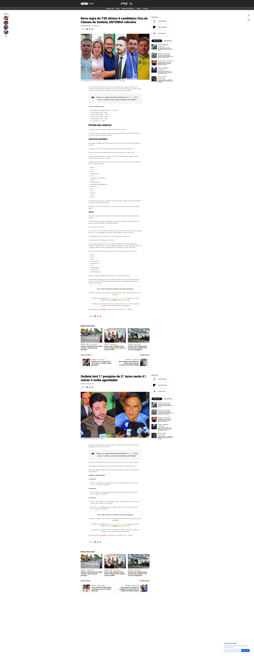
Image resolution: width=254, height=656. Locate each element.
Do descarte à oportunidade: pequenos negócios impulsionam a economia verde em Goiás (165, 56)
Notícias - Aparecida (163, 45)
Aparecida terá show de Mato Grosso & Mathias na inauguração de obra (165, 49)
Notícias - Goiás (85, 344)
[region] (236, 647)
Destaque (83, 25)
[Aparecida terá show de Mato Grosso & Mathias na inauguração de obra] (154, 46)
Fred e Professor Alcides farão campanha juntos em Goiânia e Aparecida (101, 589)
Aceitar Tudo (245, 650)
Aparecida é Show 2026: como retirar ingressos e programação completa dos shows (165, 72)
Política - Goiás (162, 61)
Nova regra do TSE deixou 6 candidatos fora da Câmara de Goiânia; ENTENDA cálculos (129, 589)
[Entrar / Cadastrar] (249, 15)
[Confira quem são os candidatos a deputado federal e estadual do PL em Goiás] (154, 78)
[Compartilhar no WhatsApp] (87, 29)
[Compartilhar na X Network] (84, 29)
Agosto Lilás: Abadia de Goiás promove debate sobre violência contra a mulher (114, 348)
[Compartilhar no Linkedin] (89, 29)
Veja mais (231, 647)
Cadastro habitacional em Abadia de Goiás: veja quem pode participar (91, 348)
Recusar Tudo (236, 650)
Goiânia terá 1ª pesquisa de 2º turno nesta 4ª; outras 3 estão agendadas (101, 363)
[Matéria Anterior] (86, 362)
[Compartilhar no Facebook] (82, 29)
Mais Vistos (157, 41)
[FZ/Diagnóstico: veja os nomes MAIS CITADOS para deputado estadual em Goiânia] (154, 419)
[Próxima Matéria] (143, 362)
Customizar (228, 650)
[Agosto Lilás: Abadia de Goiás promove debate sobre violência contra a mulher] (115, 335)
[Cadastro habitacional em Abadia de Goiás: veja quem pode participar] (91, 335)
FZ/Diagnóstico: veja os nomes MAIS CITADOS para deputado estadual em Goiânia (164, 63)
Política (93, 585)
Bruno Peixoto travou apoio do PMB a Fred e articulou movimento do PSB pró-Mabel (129, 363)
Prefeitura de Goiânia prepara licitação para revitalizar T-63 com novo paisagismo (137, 348)
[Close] (250, 642)
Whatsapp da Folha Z (118, 298)
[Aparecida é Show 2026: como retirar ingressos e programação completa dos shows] (154, 426)
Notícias (88, 25)
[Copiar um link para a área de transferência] (92, 29)
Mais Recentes (168, 41)
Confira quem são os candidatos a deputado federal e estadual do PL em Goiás (165, 81)
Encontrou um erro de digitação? (98, 309)
